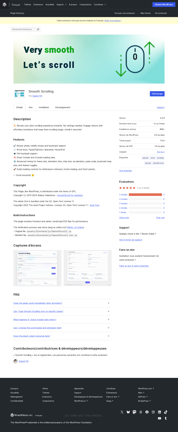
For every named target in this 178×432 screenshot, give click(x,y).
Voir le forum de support (130, 239)
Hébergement (16, 397)
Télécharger (157, 94)
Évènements (111, 393)
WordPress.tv (81, 401)
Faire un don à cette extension (134, 266)
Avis (31, 107)
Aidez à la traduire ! (113, 20)
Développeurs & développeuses (88, 397)
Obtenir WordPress (164, 4)
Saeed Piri (37, 96)
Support (161, 107)
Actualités (14, 393)
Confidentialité (16, 401)
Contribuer (111, 388)
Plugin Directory (17, 13)
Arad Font (94, 205)
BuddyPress (144, 401)
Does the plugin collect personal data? (31, 336)
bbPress (143, 397)
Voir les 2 (161, 152)
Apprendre (79, 388)
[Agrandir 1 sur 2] (58, 253)
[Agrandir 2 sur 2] (108, 253)
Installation (44, 107)
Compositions (48, 401)
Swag (109, 401)
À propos (14, 388)
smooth (148, 163)
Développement (62, 107)
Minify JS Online (75, 227)
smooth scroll (158, 163)
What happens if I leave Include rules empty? (34, 319)
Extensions (47, 397)
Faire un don (112, 397)
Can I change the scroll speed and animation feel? (37, 328)
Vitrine (45, 388)
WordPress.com (146, 388)
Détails (19, 107)
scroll (153, 158)
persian (145, 158)
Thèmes (45, 393)
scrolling (160, 158)
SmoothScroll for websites (70, 195)
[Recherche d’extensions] (38, 29)
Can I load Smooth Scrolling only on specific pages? (38, 311)
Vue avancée (125, 170)
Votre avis (124, 217)
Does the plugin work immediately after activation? (37, 303)
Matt (141, 393)
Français (38, 415)
